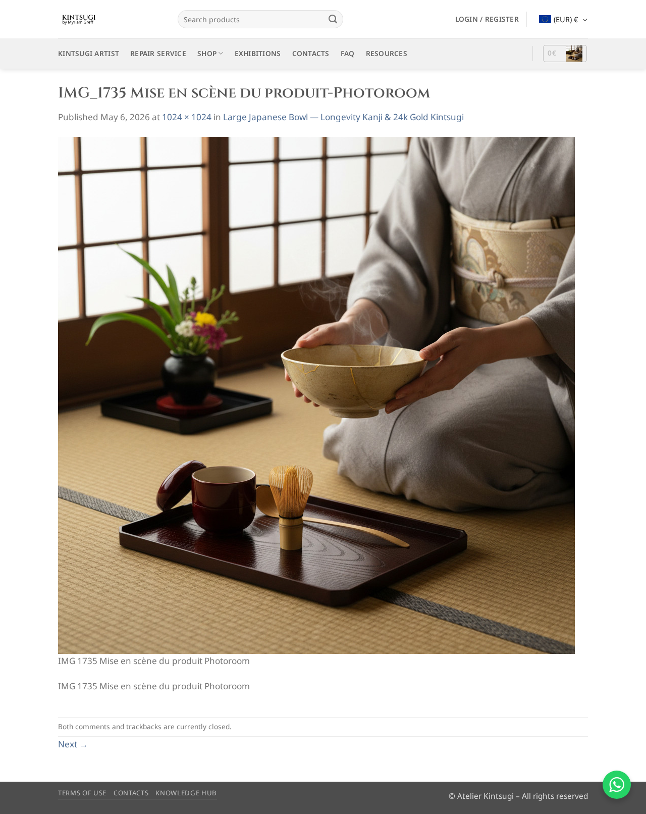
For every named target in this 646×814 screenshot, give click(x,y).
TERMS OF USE (82, 792)
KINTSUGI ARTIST (88, 53)
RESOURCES (386, 53)
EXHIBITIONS (258, 53)
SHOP (207, 53)
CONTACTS (311, 53)
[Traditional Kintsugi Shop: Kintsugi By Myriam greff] (110, 19)
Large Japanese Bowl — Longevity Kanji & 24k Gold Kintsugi (343, 117)
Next (73, 744)
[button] (487, 19)
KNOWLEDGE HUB (186, 792)
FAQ (348, 53)
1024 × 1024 (186, 117)
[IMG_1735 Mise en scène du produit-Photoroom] (316, 394)
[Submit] (333, 19)
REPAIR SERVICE (158, 53)
